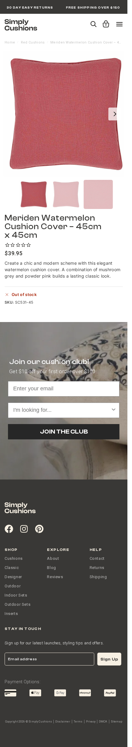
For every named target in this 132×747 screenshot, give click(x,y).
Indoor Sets (16, 595)
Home (10, 42)
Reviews (55, 576)
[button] (105, 21)
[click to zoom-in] (66, 114)
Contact (97, 558)
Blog (51, 567)
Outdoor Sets (17, 604)
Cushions (14, 558)
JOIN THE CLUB (64, 431)
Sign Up (109, 659)
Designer (13, 576)
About (53, 558)
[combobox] (62, 410)
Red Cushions (33, 42)
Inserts (11, 613)
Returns (97, 567)
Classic (12, 567)
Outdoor (13, 586)
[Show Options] (114, 410)
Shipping (98, 576)
